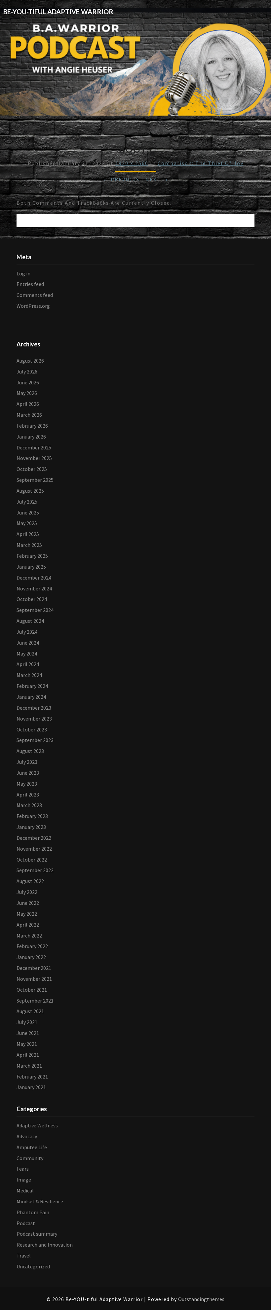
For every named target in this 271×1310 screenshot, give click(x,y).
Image (24, 1179)
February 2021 (32, 1076)
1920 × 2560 (131, 163)
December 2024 (34, 577)
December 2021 (34, 968)
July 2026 (27, 371)
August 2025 (30, 490)
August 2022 (30, 881)
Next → (156, 179)
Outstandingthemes (201, 1299)
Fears (23, 1168)
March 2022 (29, 935)
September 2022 (35, 870)
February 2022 (32, 946)
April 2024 (28, 664)
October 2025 (32, 469)
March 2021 (29, 1065)
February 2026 (32, 425)
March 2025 (29, 545)
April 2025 (28, 534)
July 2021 (27, 1022)
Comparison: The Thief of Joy (201, 163)
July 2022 (27, 892)
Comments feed (35, 295)
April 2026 (28, 404)
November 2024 (34, 588)
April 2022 (28, 924)
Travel (24, 1255)
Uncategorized (33, 1266)
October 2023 (32, 729)
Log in (23, 273)
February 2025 (32, 555)
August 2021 (30, 1011)
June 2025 (28, 512)
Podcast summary (37, 1233)
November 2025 (34, 458)
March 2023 (29, 805)
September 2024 (35, 610)
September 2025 (35, 480)
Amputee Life (32, 1147)
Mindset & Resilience (40, 1201)
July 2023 (27, 762)
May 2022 (27, 913)
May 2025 (27, 523)
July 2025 (27, 501)
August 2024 (30, 621)
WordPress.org (33, 305)
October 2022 (32, 859)
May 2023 (27, 783)
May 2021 (27, 1044)
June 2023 (28, 772)
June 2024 (28, 642)
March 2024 (29, 675)
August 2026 (30, 360)
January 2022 (31, 957)
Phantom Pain (33, 1212)
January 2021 (31, 1087)
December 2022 (34, 837)
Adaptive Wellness (37, 1125)
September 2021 (35, 1000)
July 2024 (27, 631)
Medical (25, 1190)
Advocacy (27, 1136)
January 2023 (31, 827)
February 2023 (32, 816)
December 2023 (34, 707)
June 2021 (28, 1033)
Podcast (26, 1223)
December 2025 (34, 447)
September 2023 (35, 740)
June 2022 (28, 903)
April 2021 (28, 1054)
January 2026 (31, 436)
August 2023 (30, 751)
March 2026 (29, 414)
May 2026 (27, 393)
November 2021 (34, 978)
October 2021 (32, 989)
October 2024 (32, 599)
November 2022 (34, 848)
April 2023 (28, 794)
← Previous (121, 179)
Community (30, 1158)
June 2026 (28, 382)
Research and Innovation (45, 1244)
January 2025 (31, 566)
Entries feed (30, 284)
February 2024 (32, 686)
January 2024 (31, 696)
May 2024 (27, 653)
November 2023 (34, 718)
